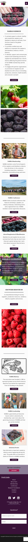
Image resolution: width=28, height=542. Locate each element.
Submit (14, 528)
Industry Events (14, 448)
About (14, 479)
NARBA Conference (14, 198)
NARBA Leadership (14, 411)
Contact (14, 492)
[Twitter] (14, 498)
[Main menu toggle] (26, 3)
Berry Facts (14, 482)
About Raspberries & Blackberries (14, 234)
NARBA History (14, 377)
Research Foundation (14, 488)
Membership (14, 484)
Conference (14, 486)
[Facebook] (9, 498)
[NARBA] (3, 3)
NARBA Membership (14, 161)
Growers (14, 490)
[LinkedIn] (18, 498)
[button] (14, 470)
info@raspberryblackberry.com (14, 504)
